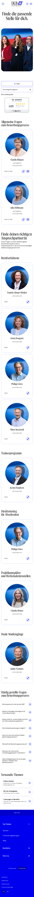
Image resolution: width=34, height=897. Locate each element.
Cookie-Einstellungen (7, 887)
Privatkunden (22, 868)
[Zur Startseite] (17, 4)
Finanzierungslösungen (11, 835)
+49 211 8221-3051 (17, 672)
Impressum (5, 877)
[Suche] (3, 3)
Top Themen (7, 824)
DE (4, 891)
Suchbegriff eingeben (10, 89)
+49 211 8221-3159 (17, 614)
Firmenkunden (12, 868)
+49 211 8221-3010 (17, 491)
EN (7, 891)
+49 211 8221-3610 (17, 433)
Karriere (5, 830)
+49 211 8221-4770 (17, 387)
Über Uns (6, 856)
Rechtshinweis (5, 884)
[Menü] (30, 3)
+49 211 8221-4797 (17, 165)
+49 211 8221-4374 (17, 296)
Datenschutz (5, 880)
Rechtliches (6, 848)
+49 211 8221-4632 (17, 341)
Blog (4, 840)
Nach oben (17, 812)
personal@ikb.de (17, 163)
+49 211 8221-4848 (17, 213)
